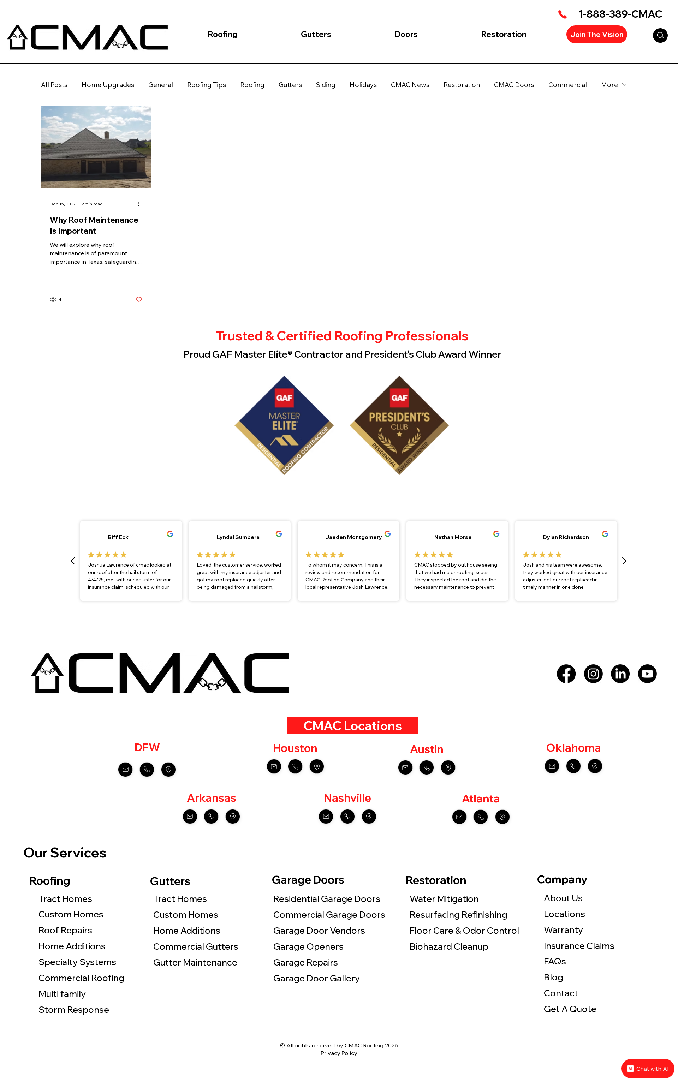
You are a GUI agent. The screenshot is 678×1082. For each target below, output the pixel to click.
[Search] (660, 35)
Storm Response (73, 1009)
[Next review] (624, 560)
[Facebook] (566, 673)
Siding (325, 84)
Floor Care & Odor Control (465, 930)
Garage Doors (308, 879)
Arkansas (211, 798)
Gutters (290, 84)
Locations (564, 913)
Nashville (347, 798)
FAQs (555, 961)
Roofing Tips (206, 84)
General (160, 84)
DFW (147, 747)
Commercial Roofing (81, 977)
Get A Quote (570, 1008)
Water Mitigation (444, 898)
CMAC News (410, 84)
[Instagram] (593, 673)
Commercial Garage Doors (329, 914)
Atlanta (481, 798)
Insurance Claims (579, 945)
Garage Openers (308, 946)
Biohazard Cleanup (449, 946)
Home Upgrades (108, 84)
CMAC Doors (514, 84)
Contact (561, 992)
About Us (563, 897)
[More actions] (141, 204)
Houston (295, 748)
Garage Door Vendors (319, 930)
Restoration (462, 84)
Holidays (363, 84)
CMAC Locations (352, 725)
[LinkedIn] (620, 673)
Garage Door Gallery (316, 978)
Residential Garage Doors (326, 898)
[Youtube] (647, 673)
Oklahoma (573, 747)
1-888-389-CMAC (620, 14)
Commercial (567, 84)
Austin (427, 749)
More (609, 84)
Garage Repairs (305, 962)
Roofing (252, 84)
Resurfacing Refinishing (458, 914)
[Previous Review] (73, 560)
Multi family (63, 993)
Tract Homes (65, 898)
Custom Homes (70, 914)
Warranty (563, 929)
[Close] (125, 769)
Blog (553, 977)
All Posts (54, 84)
